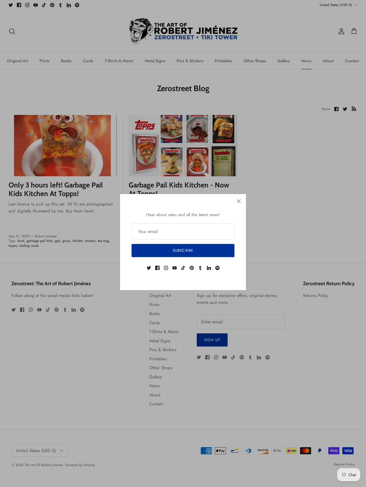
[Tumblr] (200, 268)
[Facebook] (157, 268)
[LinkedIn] (209, 268)
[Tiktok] (183, 268)
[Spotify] (217, 268)
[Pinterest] (192, 268)
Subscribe (183, 250)
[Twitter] (149, 268)
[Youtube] (174, 268)
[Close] (238, 201)
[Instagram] (166, 268)
